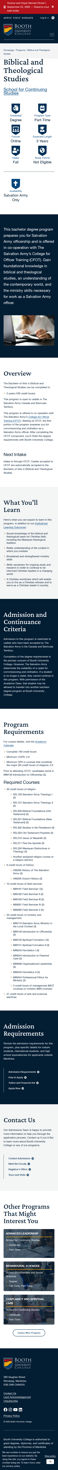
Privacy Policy (12, 1415)
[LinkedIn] (21, 1409)
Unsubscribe (11, 1400)
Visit (17, 17)
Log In (43, 18)
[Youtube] (16, 1409)
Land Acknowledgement (17, 1397)
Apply (8, 17)
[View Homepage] (18, 30)
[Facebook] (6, 1409)
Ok (50, 1461)
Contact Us (10, 1393)
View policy (50, 1456)
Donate (27, 17)
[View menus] (52, 34)
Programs (20, 50)
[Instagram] (11, 1409)
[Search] (52, 17)
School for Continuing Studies (25, 91)
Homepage (9, 50)
